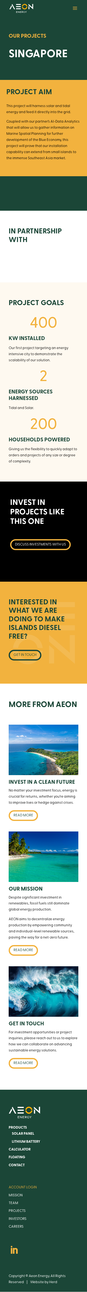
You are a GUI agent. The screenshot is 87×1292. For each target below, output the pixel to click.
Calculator (20, 1149)
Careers (16, 1226)
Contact (17, 1165)
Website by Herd (43, 1282)
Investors (17, 1219)
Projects (17, 1211)
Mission (16, 1195)
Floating (17, 1157)
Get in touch (25, 655)
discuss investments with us (40, 544)
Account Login (23, 1187)
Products (18, 1127)
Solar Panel (23, 1134)
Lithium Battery (26, 1142)
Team (13, 1203)
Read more (23, 815)
